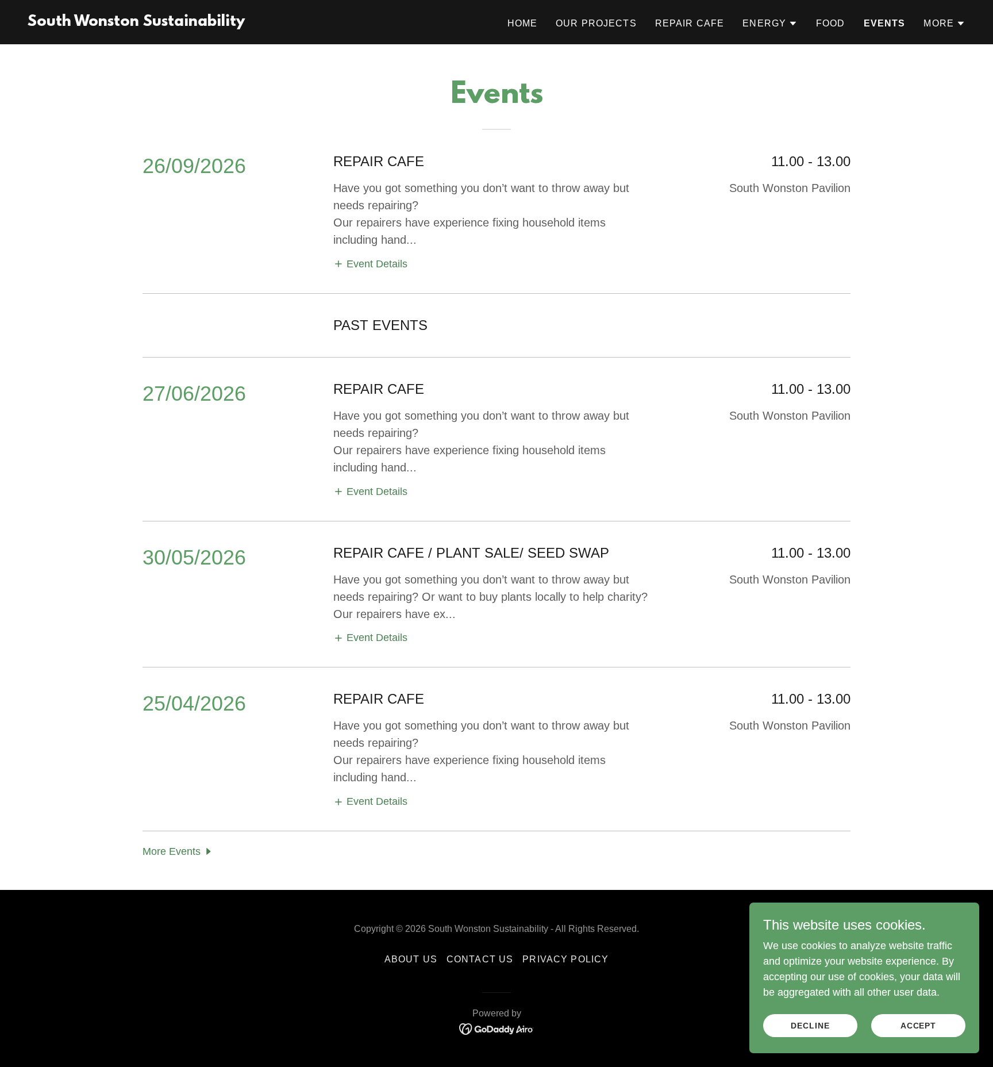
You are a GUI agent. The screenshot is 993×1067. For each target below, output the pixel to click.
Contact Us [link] (480, 959)
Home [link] (522, 23)
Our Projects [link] (596, 23)
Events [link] (885, 23)
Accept (918, 1025)
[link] (136, 22)
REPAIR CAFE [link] (690, 23)
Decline (810, 1025)
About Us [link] (410, 959)
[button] (770, 23)
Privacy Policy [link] (565, 959)
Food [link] (830, 23)
